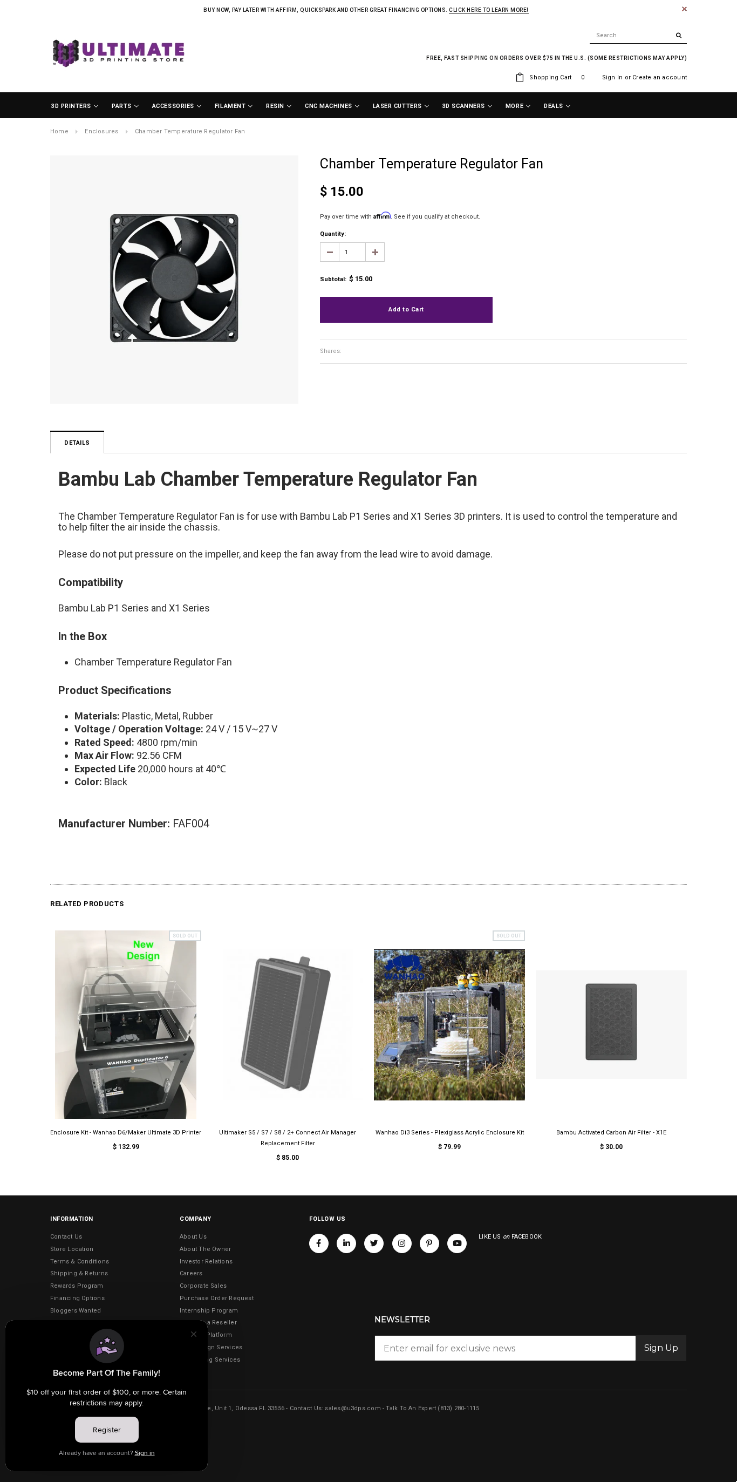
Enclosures (101, 131)
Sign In (612, 77)
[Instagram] (402, 1243)
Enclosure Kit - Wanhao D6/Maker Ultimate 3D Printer (125, 1132)
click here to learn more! (489, 10)
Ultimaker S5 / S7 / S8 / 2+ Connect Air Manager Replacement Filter (287, 1138)
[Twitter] (374, 1243)
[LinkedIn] (346, 1243)
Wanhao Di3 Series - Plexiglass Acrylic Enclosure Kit (450, 1132)
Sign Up (661, 1348)
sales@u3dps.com (352, 1408)
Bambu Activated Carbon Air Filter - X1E (611, 1132)
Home (59, 131)
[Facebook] (319, 1243)
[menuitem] (75, 106)
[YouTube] (457, 1243)
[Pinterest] (429, 1243)
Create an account (659, 77)
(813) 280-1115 (458, 1408)
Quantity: (333, 233)
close (684, 8)
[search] (638, 36)
